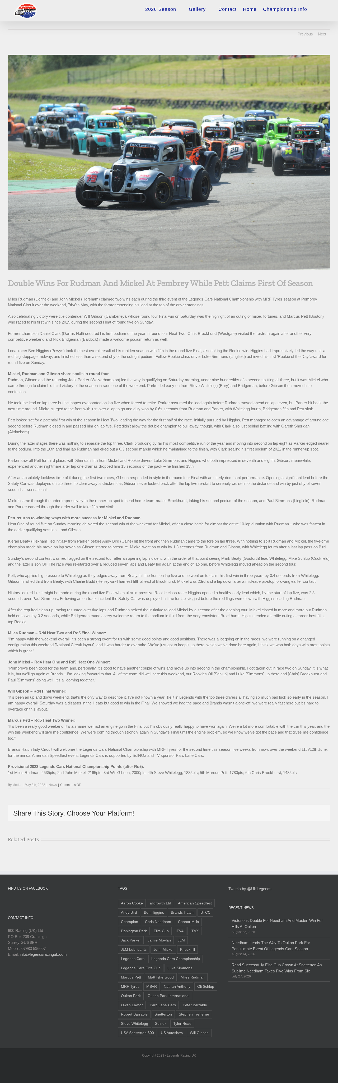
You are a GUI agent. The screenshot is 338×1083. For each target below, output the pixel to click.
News (53, 785)
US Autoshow (172, 1033)
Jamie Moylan (159, 940)
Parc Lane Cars (163, 1005)
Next (322, 34)
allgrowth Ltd (160, 903)
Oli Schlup (205, 987)
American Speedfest (195, 903)
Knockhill (187, 950)
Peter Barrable (195, 1005)
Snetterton (163, 1014)
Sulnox (160, 1024)
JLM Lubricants (134, 950)
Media (16, 785)
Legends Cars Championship (175, 959)
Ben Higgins (154, 912)
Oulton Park (131, 996)
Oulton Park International (168, 996)
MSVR (151, 987)
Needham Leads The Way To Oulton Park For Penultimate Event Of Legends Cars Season (271, 945)
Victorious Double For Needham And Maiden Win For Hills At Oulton (277, 923)
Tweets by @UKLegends (249, 888)
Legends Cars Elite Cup (141, 968)
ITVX (194, 931)
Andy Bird (129, 912)
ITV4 (180, 931)
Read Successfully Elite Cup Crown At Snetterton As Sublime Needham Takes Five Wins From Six (277, 968)
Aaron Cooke (132, 903)
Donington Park (134, 931)
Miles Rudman (193, 977)
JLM (181, 940)
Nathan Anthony (177, 987)
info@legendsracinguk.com (43, 954)
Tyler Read (182, 1024)
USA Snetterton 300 (137, 1033)
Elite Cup (161, 931)
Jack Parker (131, 940)
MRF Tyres (130, 987)
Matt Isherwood (161, 977)
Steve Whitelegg (134, 1024)
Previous (305, 34)
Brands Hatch (182, 912)
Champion (129, 922)
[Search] (322, 7)
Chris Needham (158, 922)
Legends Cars (132, 959)
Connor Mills (188, 922)
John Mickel (163, 950)
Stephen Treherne (194, 1014)
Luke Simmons (179, 968)
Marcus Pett (131, 977)
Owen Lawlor (132, 1005)
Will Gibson (199, 1033)
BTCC (205, 912)
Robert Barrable (134, 1014)
